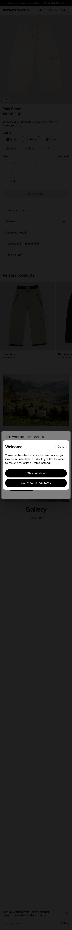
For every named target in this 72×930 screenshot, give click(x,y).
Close (61, 446)
